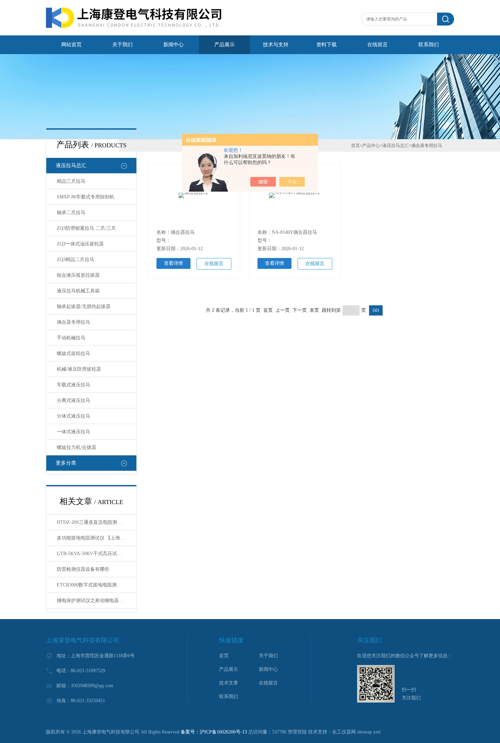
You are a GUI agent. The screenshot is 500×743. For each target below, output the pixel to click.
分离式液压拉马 (73, 400)
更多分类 (66, 463)
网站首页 (71, 44)
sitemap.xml (369, 731)
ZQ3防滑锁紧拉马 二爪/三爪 (86, 228)
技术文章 (228, 682)
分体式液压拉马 (73, 416)
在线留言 (377, 44)
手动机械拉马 (71, 337)
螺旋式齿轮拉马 (73, 353)
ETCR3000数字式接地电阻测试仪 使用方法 (96, 584)
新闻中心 (173, 44)
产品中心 (371, 145)
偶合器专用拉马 (73, 322)
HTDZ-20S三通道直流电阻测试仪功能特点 (96, 522)
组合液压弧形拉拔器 (78, 275)
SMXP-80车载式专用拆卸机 (85, 196)
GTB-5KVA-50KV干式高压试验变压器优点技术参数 (96, 553)
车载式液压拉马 (73, 384)
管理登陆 (297, 731)
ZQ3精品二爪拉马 (75, 259)
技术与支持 (275, 44)
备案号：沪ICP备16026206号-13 (214, 731)
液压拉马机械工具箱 (78, 290)
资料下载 (326, 44)
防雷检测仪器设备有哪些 (83, 569)
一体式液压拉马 (73, 431)
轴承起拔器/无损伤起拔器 (84, 306)
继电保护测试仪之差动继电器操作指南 (96, 600)
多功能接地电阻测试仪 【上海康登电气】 (96, 537)
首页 (355, 145)
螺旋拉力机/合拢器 (76, 447)
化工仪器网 (344, 731)
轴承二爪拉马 (71, 212)
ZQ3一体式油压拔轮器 (80, 243)
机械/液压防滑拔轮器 (79, 369)
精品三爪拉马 (71, 181)
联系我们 (428, 44)
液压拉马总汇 (71, 165)
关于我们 (122, 44)
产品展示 (224, 44)
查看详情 (173, 263)
